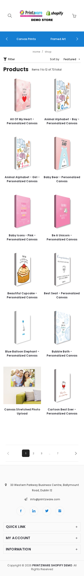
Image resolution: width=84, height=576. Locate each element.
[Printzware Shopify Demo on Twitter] (46, 511)
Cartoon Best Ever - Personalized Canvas (62, 411)
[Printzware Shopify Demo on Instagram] (59, 511)
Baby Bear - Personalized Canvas (62, 179)
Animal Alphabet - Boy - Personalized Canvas (61, 121)
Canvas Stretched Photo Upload (22, 411)
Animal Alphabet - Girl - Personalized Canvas (22, 179)
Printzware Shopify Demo (52, 565)
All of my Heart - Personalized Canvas (22, 121)
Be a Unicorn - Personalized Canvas (62, 237)
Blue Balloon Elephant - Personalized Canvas (22, 353)
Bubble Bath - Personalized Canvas (62, 353)
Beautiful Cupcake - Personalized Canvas (22, 295)
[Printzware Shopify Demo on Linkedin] (33, 511)
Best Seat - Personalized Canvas (62, 295)
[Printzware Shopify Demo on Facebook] (20, 511)
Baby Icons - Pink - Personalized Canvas (22, 237)
